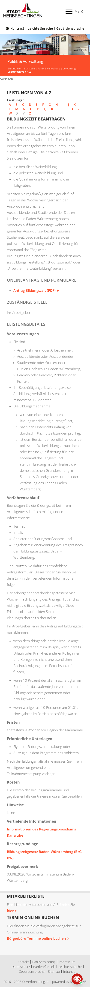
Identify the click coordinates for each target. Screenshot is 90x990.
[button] (74, 11)
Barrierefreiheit (44, 966)
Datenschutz (21, 966)
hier (10, 910)
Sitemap (54, 971)
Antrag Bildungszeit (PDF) (34, 290)
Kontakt (23, 962)
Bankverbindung (43, 962)
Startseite (29, 68)
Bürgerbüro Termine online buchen (36, 938)
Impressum (67, 962)
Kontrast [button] (17, 28)
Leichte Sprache (40, 28)
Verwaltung (69, 68)
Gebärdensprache (70, 28)
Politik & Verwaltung (49, 68)
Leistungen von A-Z (19, 71)
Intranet (69, 971)
